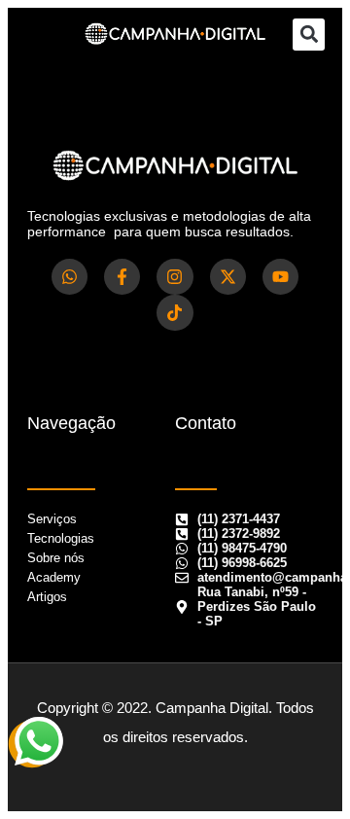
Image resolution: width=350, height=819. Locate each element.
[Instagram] (174, 277)
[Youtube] (280, 277)
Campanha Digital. (214, 707)
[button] (309, 34)
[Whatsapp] (70, 277)
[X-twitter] (228, 277)
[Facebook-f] (122, 277)
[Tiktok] (174, 313)
